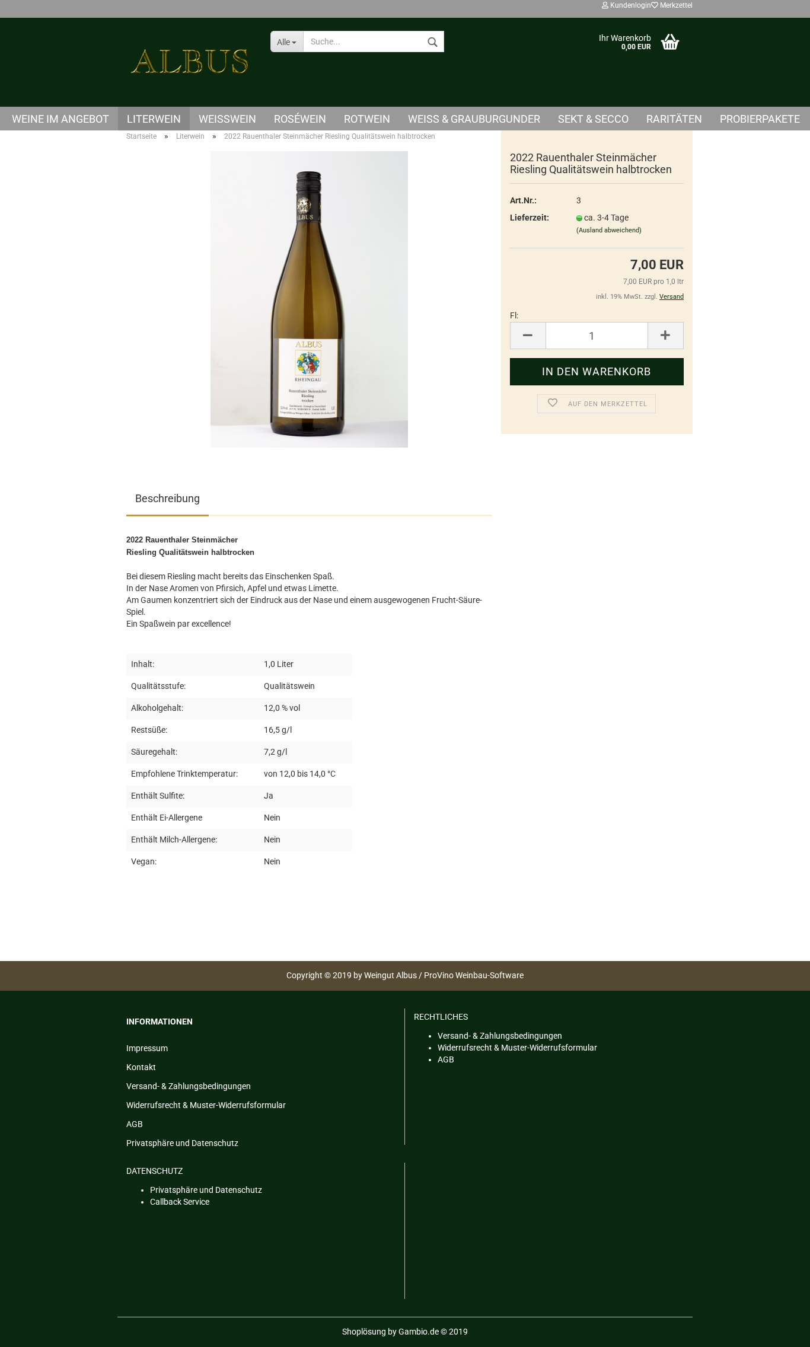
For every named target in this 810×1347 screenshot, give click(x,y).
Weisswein (227, 119)
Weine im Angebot (60, 119)
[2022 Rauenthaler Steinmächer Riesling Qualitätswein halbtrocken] (309, 299)
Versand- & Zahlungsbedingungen (188, 1086)
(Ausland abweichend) (609, 230)
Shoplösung (364, 1331)
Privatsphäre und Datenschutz (182, 1143)
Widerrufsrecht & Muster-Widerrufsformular (206, 1105)
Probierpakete (760, 119)
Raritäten (674, 119)
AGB (134, 1124)
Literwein (154, 119)
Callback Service (179, 1201)
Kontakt (141, 1067)
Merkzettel (675, 5)
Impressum (147, 1048)
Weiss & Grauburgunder (474, 119)
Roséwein (300, 119)
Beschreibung (167, 498)
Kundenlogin (629, 5)
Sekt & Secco (593, 119)
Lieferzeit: (529, 217)
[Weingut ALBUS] (189, 62)
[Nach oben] (777, 1329)
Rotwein (367, 119)
